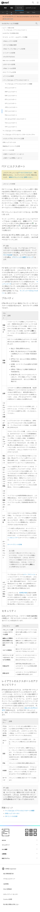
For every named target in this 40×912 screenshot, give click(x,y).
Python (22, 12)
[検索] (33, 2)
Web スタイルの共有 (9, 60)
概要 (5, 8)
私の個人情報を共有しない (11, 904)
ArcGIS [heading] (4, 840)
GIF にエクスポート (10, 103)
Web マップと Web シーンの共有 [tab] (14, 49)
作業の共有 (11, 28)
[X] (31, 830)
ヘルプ (11, 12)
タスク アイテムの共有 (9, 72)
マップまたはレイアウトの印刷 (12, 130)
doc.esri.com (8, 19)
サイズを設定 (7, 255)
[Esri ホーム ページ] (5, 2)
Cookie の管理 (7, 899)
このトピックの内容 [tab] (9, 184)
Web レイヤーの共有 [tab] (10, 41)
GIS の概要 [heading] (4, 849)
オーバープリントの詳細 (15, 544)
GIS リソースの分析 (8, 150)
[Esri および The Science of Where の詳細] (5, 833)
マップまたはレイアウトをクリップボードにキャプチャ (19, 134)
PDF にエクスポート (11, 111)
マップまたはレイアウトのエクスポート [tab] (16, 80)
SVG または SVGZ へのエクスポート (15, 119)
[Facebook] (26, 830)
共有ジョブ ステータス (9, 142)
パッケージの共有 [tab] (9, 53)
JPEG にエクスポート (11, 107)
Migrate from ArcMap (34, 12)
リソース (19, 8)
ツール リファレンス (15, 12)
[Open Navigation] (37, 2)
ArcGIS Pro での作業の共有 (11, 33)
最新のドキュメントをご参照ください (21, 177)
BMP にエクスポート (11, 92)
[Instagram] (31, 834)
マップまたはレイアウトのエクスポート (15, 30)
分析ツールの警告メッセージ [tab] (13, 158)
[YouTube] (35, 834)
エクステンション (31, 8)
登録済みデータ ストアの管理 (11, 146)
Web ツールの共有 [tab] (10, 68)
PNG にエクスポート (11, 115)
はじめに (7, 12)
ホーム (3, 12)
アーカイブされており (25, 172)
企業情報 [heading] (4, 854)
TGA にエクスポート (11, 123)
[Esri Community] (26, 834)
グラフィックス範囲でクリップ (22, 257)
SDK (28, 12)
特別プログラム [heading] (6, 858)
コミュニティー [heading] (6, 845)
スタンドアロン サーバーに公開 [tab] (14, 138)
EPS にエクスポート (11, 99)
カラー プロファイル (29, 574)
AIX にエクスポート (10, 88)
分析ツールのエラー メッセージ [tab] (14, 154)
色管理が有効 (23, 593)
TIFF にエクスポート (11, 127)
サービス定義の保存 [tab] (10, 45)
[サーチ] (36, 23)
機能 (11, 8)
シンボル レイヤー (13, 537)
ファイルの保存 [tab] (9, 76)
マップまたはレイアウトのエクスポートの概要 (18, 84)
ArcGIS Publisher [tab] (9, 57)
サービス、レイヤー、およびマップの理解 (15, 37)
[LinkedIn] (35, 830)
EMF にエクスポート (11, 95)
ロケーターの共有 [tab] (9, 64)
